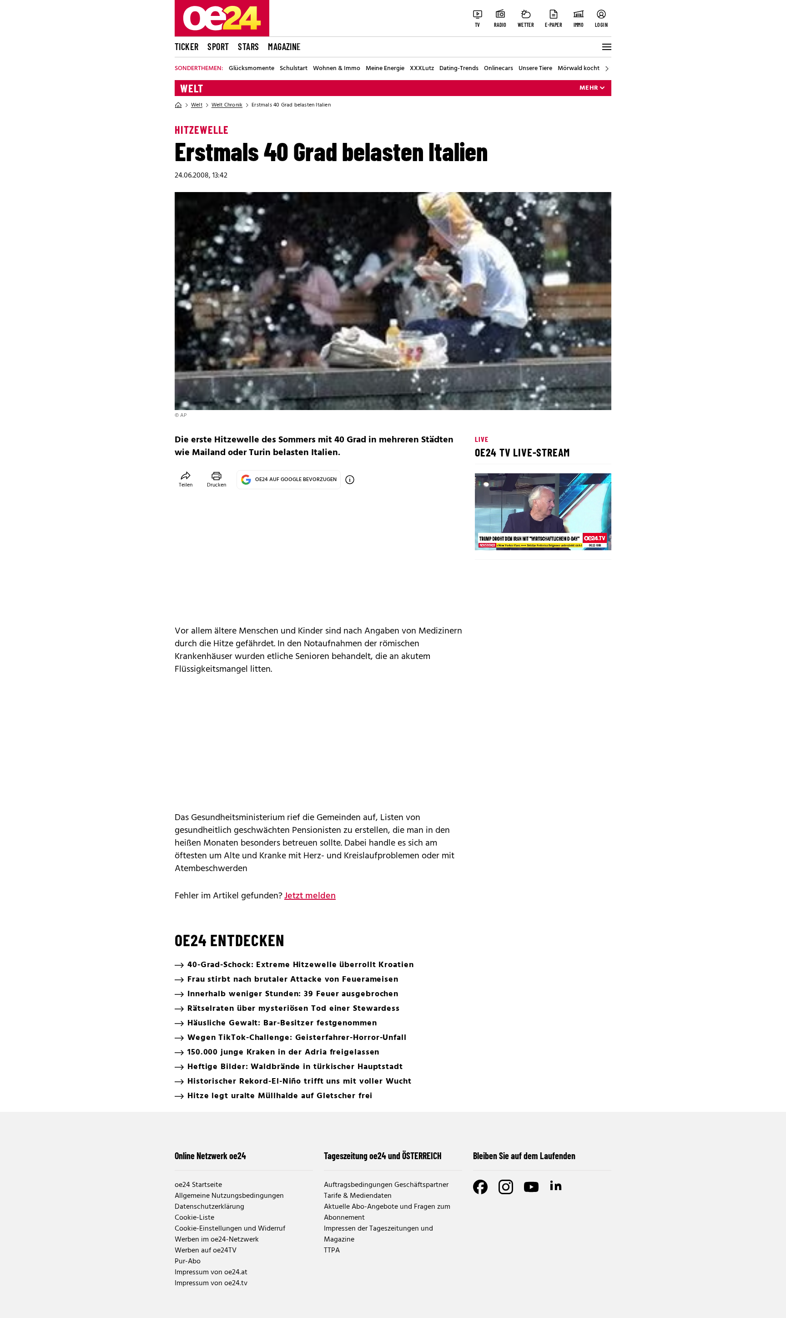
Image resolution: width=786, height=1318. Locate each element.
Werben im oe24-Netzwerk (217, 1240)
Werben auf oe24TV (206, 1251)
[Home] (178, 105)
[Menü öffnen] (606, 47)
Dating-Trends (459, 69)
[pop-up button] (582, 535)
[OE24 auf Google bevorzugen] (349, 479)
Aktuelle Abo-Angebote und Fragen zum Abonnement (387, 1212)
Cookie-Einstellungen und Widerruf (230, 1229)
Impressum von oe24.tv (211, 1283)
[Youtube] (531, 1187)
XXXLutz (422, 69)
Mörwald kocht (579, 69)
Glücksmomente (251, 69)
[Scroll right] (606, 68)
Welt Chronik (227, 105)
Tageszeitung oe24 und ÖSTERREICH (383, 1155)
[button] (489, 535)
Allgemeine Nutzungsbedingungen (229, 1196)
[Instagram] (506, 1187)
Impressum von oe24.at (211, 1272)
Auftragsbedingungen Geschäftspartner (386, 1185)
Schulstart (293, 69)
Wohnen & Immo (336, 69)
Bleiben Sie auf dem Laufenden (524, 1155)
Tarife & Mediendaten (358, 1196)
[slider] (519, 535)
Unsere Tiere (535, 69)
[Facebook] (480, 1187)
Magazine (284, 46)
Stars (248, 46)
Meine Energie (385, 69)
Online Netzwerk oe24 (210, 1155)
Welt (191, 88)
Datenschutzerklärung (209, 1207)
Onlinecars (498, 69)
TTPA (332, 1251)
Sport (218, 46)
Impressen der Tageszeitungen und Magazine (378, 1234)
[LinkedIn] (556, 1187)
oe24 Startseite (198, 1185)
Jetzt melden (310, 896)
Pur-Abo (188, 1261)
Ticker (186, 46)
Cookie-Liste (194, 1218)
